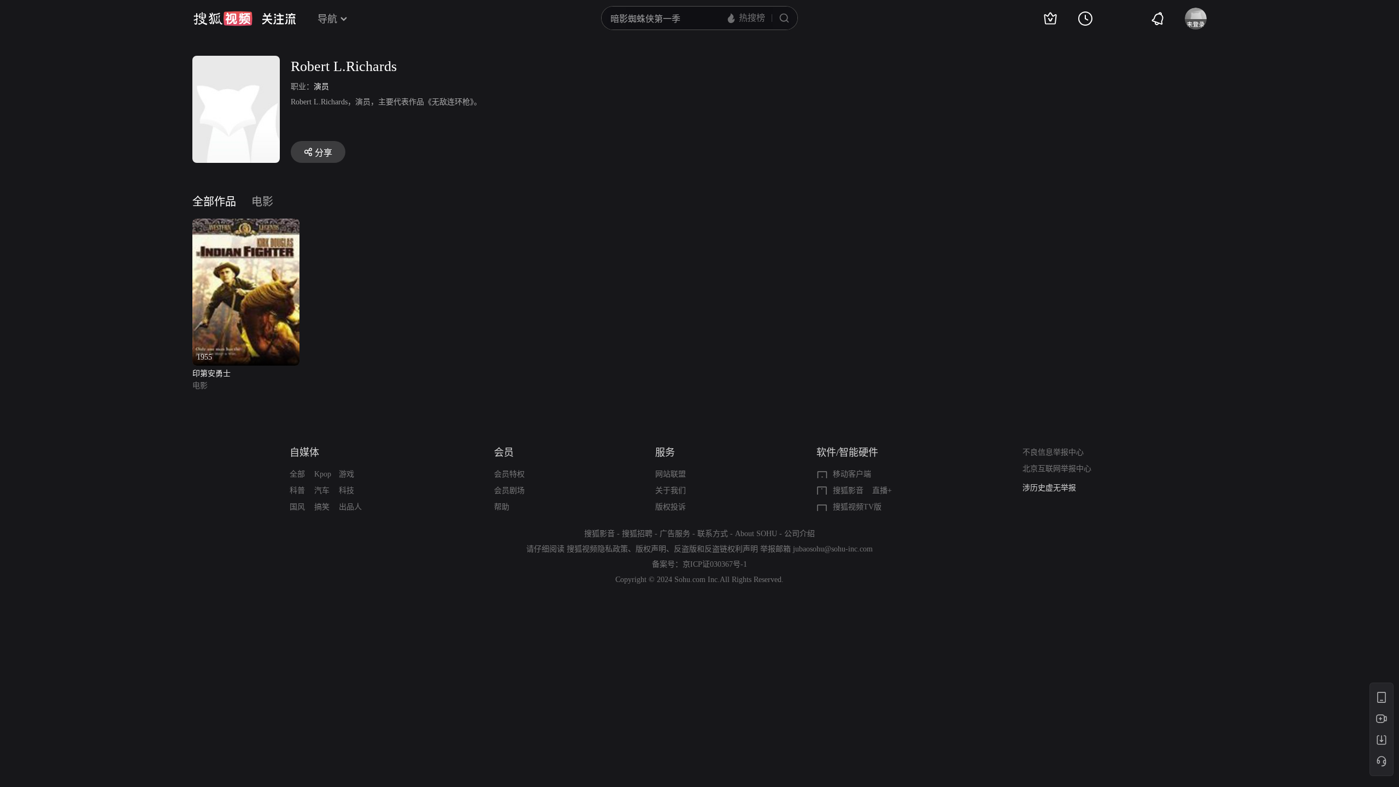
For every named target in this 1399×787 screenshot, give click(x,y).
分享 (323, 152)
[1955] (245, 225)
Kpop (322, 474)
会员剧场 (509, 490)
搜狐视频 (223, 18)
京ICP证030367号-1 (715, 564)
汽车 (322, 490)
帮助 (501, 507)
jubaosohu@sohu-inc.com (833, 549)
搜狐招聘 (637, 534)
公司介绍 (799, 534)
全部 (297, 474)
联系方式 (712, 534)
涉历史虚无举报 (1049, 488)
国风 (297, 507)
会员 (504, 452)
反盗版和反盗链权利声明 (716, 549)
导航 (327, 19)
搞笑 (322, 507)
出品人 (350, 507)
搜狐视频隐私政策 (597, 549)
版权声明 (651, 549)
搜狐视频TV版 (857, 507)
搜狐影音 (848, 490)
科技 (346, 490)
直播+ (882, 490)
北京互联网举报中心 (1056, 469)
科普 (297, 490)
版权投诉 (670, 507)
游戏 (346, 474)
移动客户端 (852, 474)
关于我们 (670, 490)
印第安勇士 (211, 373)
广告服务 (675, 534)
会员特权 (509, 474)
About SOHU (756, 534)
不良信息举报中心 (1053, 452)
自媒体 (304, 452)
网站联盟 (670, 474)
